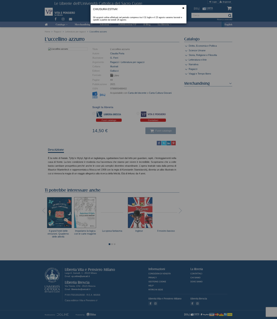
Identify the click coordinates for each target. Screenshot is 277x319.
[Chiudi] (183, 8)
